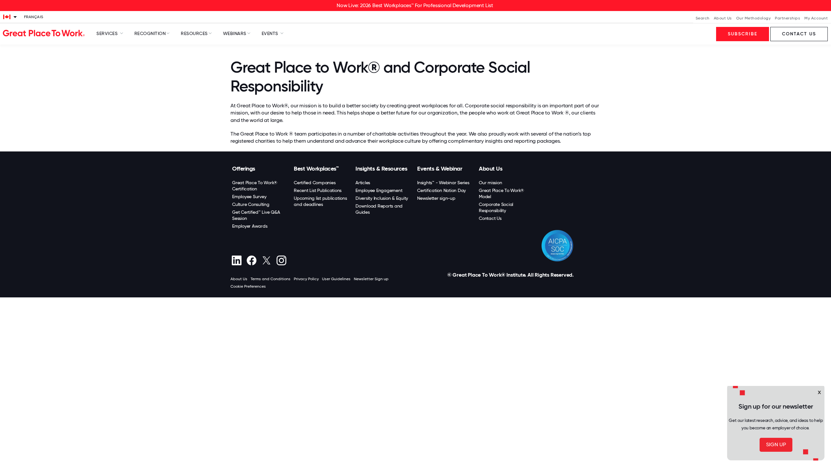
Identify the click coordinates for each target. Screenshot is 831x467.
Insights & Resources (381, 168)
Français (33, 17)
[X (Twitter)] (266, 260)
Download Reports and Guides (379, 209)
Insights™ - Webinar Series (443, 182)
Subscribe (742, 34)
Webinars (234, 33)
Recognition (150, 33)
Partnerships (787, 18)
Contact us (799, 34)
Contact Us (490, 218)
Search (703, 18)
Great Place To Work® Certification (254, 185)
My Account (816, 18)
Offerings (243, 168)
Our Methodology (753, 18)
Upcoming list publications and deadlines (320, 201)
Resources (194, 33)
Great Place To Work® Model (501, 193)
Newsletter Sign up (371, 279)
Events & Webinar (439, 168)
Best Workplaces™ (316, 168)
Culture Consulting (250, 204)
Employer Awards (249, 226)
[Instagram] (281, 260)
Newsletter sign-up (436, 198)
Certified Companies (314, 182)
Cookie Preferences (248, 286)
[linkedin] (236, 260)
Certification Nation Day (441, 190)
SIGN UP (776, 444)
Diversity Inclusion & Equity (381, 198)
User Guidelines (336, 279)
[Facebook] (251, 260)
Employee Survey (249, 196)
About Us (723, 18)
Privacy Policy (306, 279)
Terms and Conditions (271, 279)
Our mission (490, 182)
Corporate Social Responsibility (496, 207)
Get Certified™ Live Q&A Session (256, 215)
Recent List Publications (317, 190)
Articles (362, 182)
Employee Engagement (378, 190)
